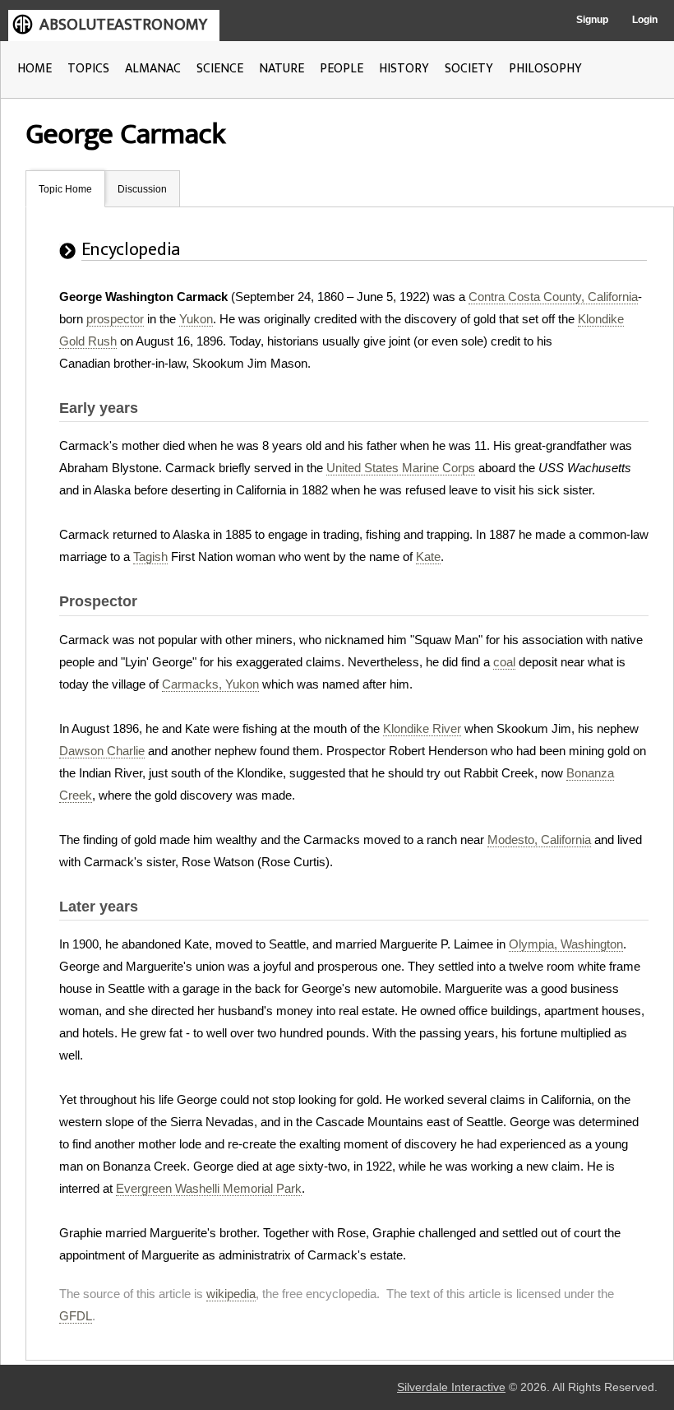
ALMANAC (153, 69)
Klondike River (422, 728)
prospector (115, 319)
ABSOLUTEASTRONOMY (123, 25)
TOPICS (88, 69)
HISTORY (404, 69)
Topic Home (65, 189)
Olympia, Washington (566, 944)
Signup (592, 20)
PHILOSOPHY (545, 69)
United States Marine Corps (400, 468)
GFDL (75, 1316)
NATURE (281, 69)
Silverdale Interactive (451, 1387)
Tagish (150, 557)
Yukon (196, 319)
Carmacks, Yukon (210, 684)
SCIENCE (219, 69)
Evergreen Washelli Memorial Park (209, 1188)
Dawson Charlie (102, 751)
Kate (428, 557)
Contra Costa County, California (553, 297)
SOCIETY (469, 69)
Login (645, 20)
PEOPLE (341, 69)
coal (504, 662)
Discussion (142, 189)
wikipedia (231, 1294)
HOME (34, 69)
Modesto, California (539, 839)
